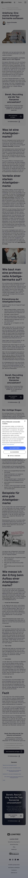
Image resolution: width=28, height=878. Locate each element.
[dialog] (14, 439)
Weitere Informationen (8, 444)
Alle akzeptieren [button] (14, 448)
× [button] (24, 421)
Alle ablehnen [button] (14, 452)
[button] (14, 456)
